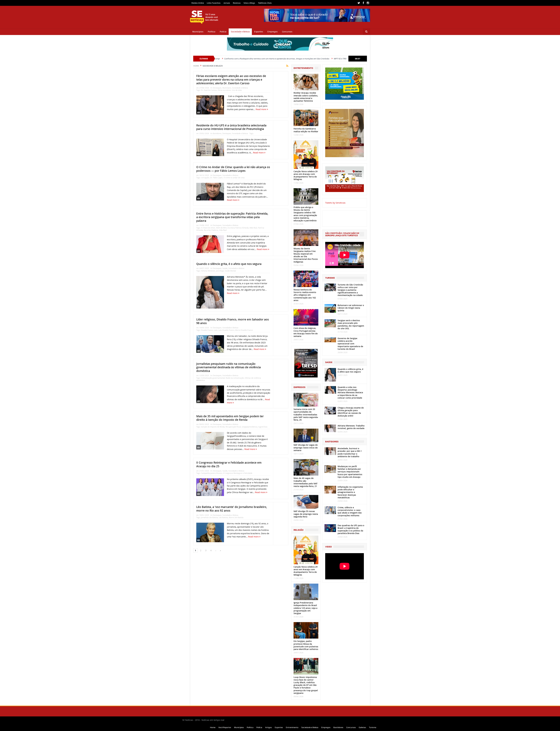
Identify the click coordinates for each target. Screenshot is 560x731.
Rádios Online (197, 3)
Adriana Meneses (208, 271)
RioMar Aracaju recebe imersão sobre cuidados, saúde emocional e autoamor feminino (306, 96)
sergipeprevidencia (249, 427)
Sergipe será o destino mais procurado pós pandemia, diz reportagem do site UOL (351, 324)
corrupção (205, 177)
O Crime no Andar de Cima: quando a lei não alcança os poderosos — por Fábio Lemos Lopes (233, 169)
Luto (215, 330)
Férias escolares (224, 90)
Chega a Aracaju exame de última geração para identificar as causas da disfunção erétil (351, 411)
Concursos (287, 31)
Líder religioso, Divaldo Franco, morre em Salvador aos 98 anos (232, 321)
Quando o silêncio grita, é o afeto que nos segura (228, 264)
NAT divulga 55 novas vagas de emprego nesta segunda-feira (306, 514)
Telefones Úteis (265, 3)
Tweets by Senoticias (335, 202)
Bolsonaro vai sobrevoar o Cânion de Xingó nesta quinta (351, 308)
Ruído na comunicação (235, 378)
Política (211, 31)
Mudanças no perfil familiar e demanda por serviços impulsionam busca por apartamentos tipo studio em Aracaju (350, 471)
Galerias (362, 727)
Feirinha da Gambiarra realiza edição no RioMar (306, 130)
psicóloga (220, 271)
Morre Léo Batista (236, 517)
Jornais (226, 3)
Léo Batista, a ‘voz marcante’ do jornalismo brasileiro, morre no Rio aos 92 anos (231, 508)
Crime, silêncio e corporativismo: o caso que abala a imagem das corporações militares (350, 511)
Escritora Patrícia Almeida (238, 228)
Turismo (372, 727)
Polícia (223, 31)
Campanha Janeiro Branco (211, 473)
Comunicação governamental (213, 378)
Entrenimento (292, 727)
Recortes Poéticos (211, 230)
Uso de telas (237, 90)
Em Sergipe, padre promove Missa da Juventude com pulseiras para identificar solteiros (306, 645)
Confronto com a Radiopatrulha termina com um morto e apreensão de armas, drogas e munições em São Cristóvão (220, 58)
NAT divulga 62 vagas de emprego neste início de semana (306, 447)
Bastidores (217, 133)
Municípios (197, 31)
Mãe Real (253, 228)
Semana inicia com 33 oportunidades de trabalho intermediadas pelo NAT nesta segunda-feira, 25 (306, 414)
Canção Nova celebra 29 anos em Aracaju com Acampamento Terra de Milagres (305, 175)
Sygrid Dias (262, 427)
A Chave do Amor (208, 228)
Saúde (225, 268)
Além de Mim (221, 228)
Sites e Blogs (249, 3)
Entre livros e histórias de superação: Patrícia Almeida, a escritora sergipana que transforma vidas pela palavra (232, 217)
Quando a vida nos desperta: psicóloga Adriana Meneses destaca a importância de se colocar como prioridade (350, 392)
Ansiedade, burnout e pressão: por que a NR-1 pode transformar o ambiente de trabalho (350, 452)
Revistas (237, 3)
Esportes (258, 31)
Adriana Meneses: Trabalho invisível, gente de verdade (351, 427)
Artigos (268, 727)
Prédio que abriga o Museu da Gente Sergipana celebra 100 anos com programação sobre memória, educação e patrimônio (305, 214)
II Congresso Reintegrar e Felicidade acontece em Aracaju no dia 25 (228, 464)
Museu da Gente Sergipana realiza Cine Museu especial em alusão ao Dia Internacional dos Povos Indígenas (306, 255)
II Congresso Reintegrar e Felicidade (237, 473)
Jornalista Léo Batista (209, 517)
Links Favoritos (213, 3)
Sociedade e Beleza (240, 31)
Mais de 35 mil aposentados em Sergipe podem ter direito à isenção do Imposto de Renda (230, 418)
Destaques (217, 88)
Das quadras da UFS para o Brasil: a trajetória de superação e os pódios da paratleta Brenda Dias (351, 529)
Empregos (272, 31)
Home (212, 727)
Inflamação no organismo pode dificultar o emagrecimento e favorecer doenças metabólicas (350, 492)
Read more (261, 109)
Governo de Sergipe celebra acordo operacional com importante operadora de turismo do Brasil (350, 343)
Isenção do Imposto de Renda (213, 427)
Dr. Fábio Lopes (216, 177)
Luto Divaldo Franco (226, 330)
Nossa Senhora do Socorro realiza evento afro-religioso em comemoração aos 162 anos (305, 295)
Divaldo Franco (207, 330)
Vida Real (223, 230)
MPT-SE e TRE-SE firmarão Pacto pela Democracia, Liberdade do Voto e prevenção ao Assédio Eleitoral (324, 58)
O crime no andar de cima (234, 177)
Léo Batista (223, 517)
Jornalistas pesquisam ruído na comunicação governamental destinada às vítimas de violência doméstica (228, 367)
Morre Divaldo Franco (244, 330)
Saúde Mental (230, 271)
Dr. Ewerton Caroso (209, 90)
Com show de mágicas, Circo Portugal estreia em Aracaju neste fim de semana (306, 332)
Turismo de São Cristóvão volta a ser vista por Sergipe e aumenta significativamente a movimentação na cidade (350, 290)
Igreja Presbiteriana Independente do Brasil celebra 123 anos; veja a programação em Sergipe (305, 608)
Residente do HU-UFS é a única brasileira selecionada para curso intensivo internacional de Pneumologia (231, 127)
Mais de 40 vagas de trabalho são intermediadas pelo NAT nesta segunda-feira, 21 (305, 482)
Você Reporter (224, 727)
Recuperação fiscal (233, 427)
